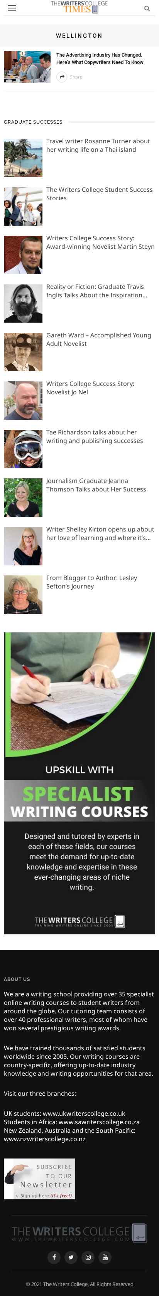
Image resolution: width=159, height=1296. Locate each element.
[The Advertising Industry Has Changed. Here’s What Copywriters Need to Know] (27, 66)
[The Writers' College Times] (79, 1232)
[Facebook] (54, 1257)
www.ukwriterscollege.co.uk (84, 1113)
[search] (147, 8)
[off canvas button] (12, 8)
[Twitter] (71, 1257)
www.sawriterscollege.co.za (99, 1122)
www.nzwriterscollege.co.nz (45, 1139)
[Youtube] (105, 1257)
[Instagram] (88, 1257)
